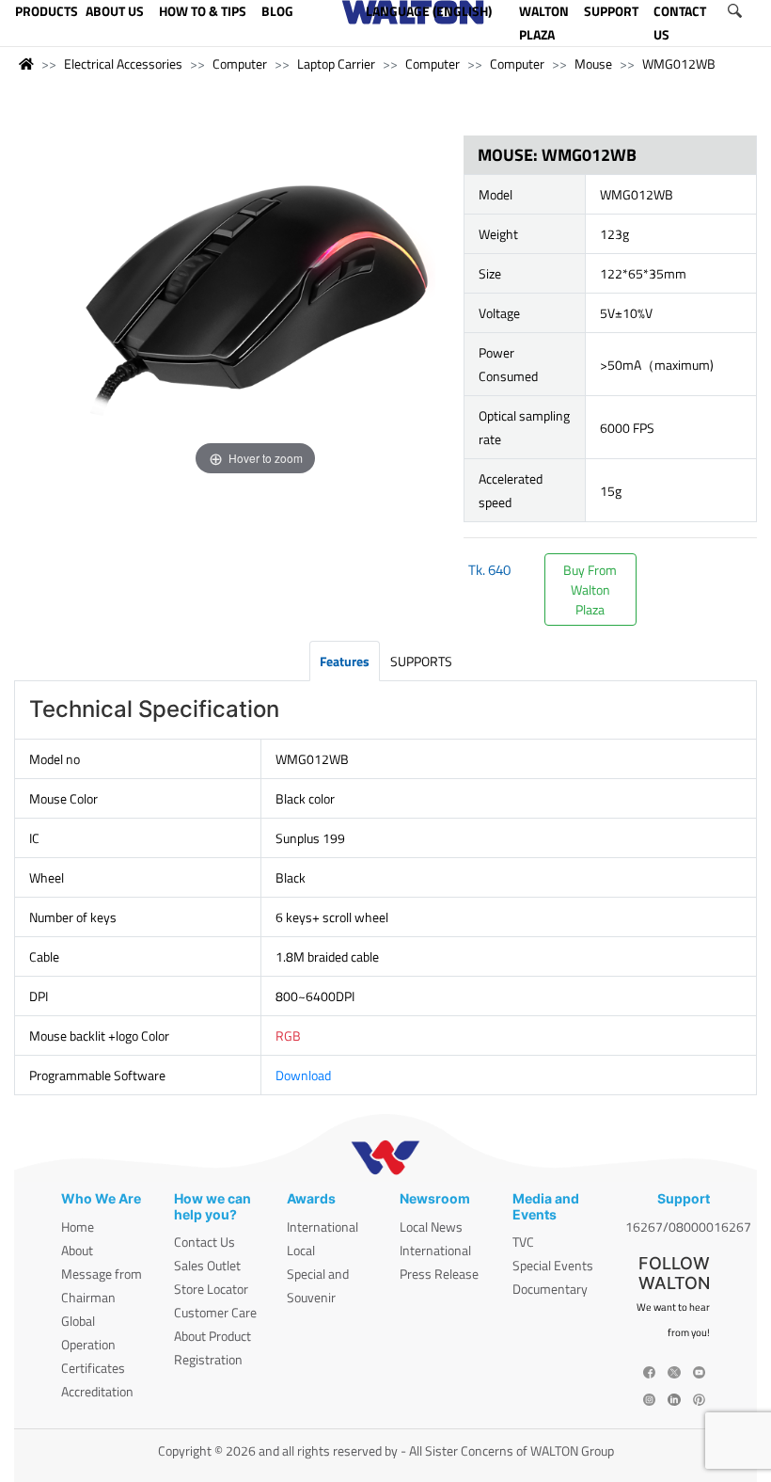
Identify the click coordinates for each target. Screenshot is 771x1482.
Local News (431, 1226)
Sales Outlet (207, 1265)
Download (303, 1075)
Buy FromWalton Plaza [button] (590, 589)
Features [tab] (345, 661)
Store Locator (211, 1289)
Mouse (593, 63)
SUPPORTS (421, 661)
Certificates (93, 1368)
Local (301, 1250)
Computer (239, 63)
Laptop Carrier (336, 63)
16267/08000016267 (688, 1226)
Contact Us (204, 1241)
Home (77, 1226)
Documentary (550, 1289)
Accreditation (97, 1391)
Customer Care (215, 1312)
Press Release (439, 1273)
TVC (523, 1241)
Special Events (552, 1265)
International (322, 1226)
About (77, 1250)
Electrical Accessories (123, 63)
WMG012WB (679, 63)
